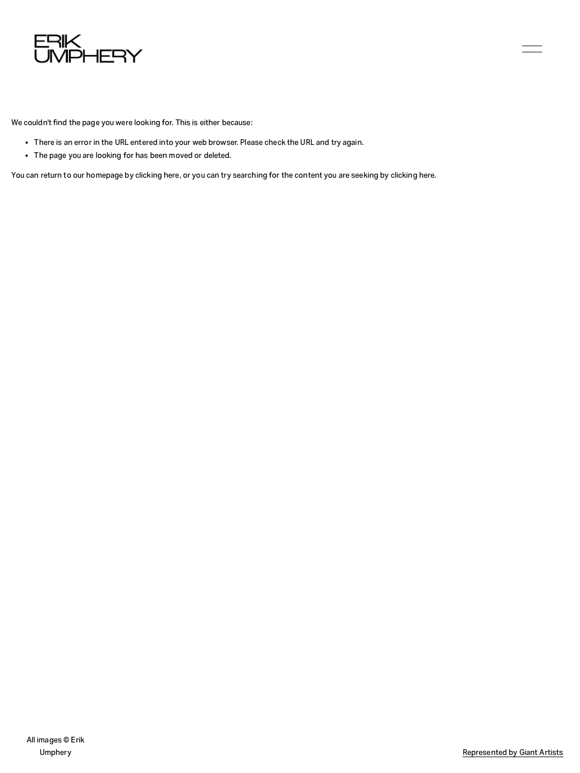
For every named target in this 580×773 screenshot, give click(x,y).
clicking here (157, 175)
